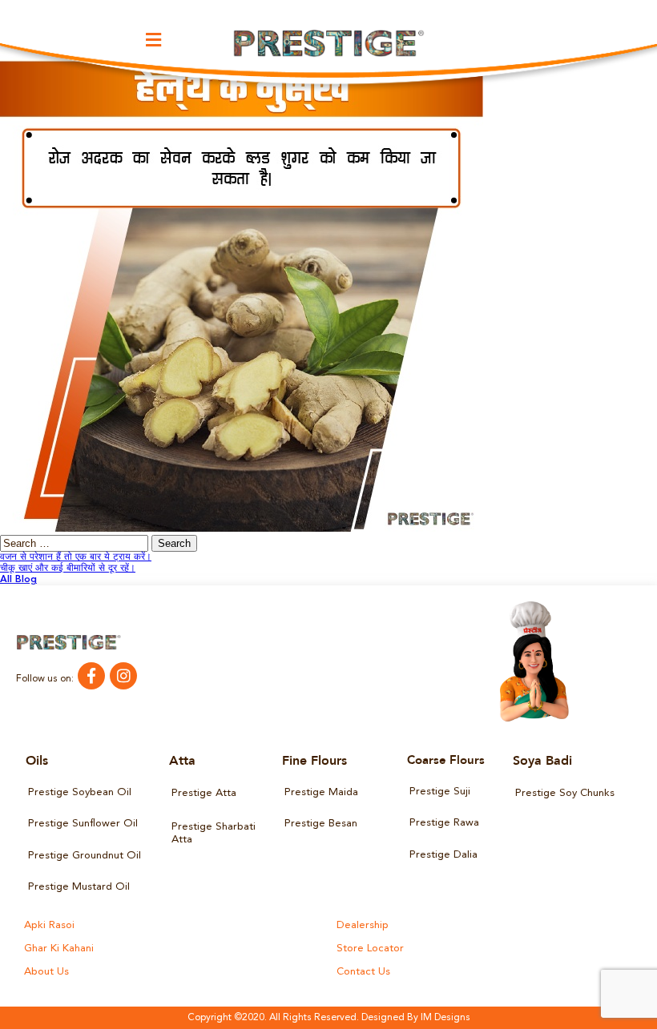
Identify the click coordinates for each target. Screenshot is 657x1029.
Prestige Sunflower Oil (83, 823)
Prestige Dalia (443, 855)
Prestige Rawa (444, 823)
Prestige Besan (320, 823)
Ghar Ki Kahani (59, 948)
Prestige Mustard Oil (79, 887)
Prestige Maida (321, 792)
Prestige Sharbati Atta (213, 833)
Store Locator (370, 948)
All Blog (18, 580)
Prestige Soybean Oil (79, 792)
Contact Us (363, 972)
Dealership (363, 925)
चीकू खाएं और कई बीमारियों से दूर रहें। (67, 568)
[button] (153, 39)
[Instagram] (123, 675)
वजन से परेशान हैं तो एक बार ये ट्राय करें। (75, 557)
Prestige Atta (203, 793)
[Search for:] (75, 544)
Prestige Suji (439, 791)
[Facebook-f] (91, 675)
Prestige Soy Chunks (565, 793)
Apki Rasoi (49, 925)
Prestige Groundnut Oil (84, 855)
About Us (46, 972)
